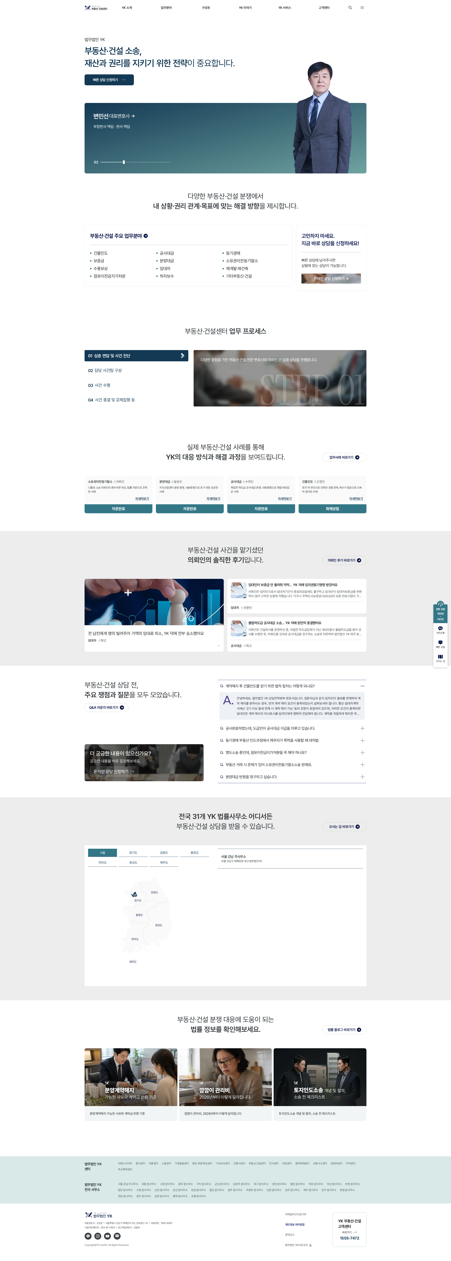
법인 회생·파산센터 (202, 1163)
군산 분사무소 (222, 1184)
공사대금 (167, 253)
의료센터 (287, 1163)
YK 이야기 (245, 7)
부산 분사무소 (334, 1184)
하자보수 (167, 276)
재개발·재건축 (237, 268)
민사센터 (274, 1163)
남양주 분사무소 (241, 1184)
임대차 (165, 268)
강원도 (164, 852)
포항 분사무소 (198, 1196)
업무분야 (166, 7)
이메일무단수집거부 (295, 1214)
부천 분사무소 (352, 1184)
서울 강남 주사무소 (128, 1184)
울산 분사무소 (216, 1190)
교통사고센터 (320, 1163)
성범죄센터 (336, 1163)
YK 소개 (127, 7)
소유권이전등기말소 (242, 261)
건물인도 (101, 253)
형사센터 (140, 1163)
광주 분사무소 (185, 1184)
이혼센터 (153, 1163)
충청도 (195, 852)
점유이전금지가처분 (109, 276)
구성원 (206, 7)
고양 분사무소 (167, 1184)
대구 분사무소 (261, 1184)
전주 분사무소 (292, 1190)
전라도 (102, 862)
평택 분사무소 (180, 1196)
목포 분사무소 (316, 1184)
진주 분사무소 (329, 1190)
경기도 (133, 852)
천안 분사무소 (125, 1196)
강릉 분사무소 (149, 1184)
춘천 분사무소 (162, 1196)
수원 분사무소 (143, 1190)
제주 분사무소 (310, 1190)
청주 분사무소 (143, 1196)
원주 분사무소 (235, 1190)
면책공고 (290, 1235)
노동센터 (166, 1163)
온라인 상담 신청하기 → (331, 278)
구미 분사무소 (203, 1184)
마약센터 (350, 1163)
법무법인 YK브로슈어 (296, 1245)
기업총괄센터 (182, 1163)
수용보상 (101, 268)
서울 (102, 852)
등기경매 (233, 253)
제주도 (164, 862)
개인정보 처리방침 (295, 1224)
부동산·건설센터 (257, 1163)
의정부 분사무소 (254, 1190)
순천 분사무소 (162, 1190)
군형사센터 (239, 1163)
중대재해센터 (302, 1163)
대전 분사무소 (279, 1184)
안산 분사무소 (180, 1190)
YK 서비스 (284, 7)
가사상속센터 (223, 1163)
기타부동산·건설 (239, 276)
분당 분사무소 (125, 1190)
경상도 (133, 862)
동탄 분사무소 (297, 1184)
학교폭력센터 (125, 1169)
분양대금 (167, 261)
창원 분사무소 (347, 1190)
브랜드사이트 (125, 1163)
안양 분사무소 (198, 1190)
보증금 (99, 261)
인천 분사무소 (274, 1190)
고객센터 (324, 7)
